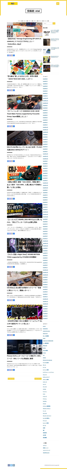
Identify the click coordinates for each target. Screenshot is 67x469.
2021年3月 (45, 233)
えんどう (45, 374)
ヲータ (44, 425)
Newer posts (37, 378)
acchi (44, 326)
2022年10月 (45, 187)
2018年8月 (45, 308)
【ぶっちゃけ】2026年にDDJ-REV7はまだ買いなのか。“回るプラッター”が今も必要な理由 (24, 221)
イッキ (44, 367)
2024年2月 (45, 151)
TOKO (44, 352)
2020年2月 (45, 265)
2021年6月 (45, 226)
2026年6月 (45, 83)
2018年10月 (45, 303)
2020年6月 (45, 255)
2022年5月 (45, 199)
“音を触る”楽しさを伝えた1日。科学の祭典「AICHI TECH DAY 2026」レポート (22, 77)
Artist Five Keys (46, 331)
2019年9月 (45, 277)
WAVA (44, 357)
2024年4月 (45, 146)
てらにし (45, 398)
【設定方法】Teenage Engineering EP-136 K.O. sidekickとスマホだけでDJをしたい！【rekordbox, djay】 (24, 41)
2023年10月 (45, 158)
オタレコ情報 (46, 379)
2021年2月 (45, 236)
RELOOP (45, 345)
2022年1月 (45, 209)
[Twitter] (11, 465)
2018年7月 (45, 311)
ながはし (45, 401)
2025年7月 (45, 110)
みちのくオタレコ (46, 408)
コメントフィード (46, 450)
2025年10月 (45, 103)
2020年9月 (45, 248)
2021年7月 (45, 224)
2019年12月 (45, 270)
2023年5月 (45, 170)
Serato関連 (45, 350)
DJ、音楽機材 (46, 335)
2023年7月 (45, 166)
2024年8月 (45, 136)
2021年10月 (45, 216)
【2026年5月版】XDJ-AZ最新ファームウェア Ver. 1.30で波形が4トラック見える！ (24, 322)
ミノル (44, 410)
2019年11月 (45, 272)
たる (44, 394)
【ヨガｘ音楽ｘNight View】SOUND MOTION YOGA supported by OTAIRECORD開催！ (23, 256)
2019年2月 (45, 294)
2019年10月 (45, 274)
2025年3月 (45, 120)
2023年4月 (45, 173)
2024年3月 (45, 149)
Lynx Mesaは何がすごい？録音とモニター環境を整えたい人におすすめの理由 (55, 48)
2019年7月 (45, 282)
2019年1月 (45, 296)
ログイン (45, 445)
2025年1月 (45, 124)
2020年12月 (45, 241)
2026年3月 (45, 91)
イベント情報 (46, 369)
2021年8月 (45, 221)
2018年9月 (45, 306)
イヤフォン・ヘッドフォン (48, 372)
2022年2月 (45, 207)
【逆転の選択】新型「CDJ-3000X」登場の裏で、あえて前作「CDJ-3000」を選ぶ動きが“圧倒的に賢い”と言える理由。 (24, 184)
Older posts (12, 378)
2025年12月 (45, 98)
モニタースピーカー (47, 415)
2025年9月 (45, 105)
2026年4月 (45, 88)
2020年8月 (45, 250)
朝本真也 (45, 432)
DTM (44, 338)
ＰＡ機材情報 (46, 343)
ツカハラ (45, 396)
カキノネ (45, 381)
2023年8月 (45, 163)
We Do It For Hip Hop (47, 360)
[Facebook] (9, 465)
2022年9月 (45, 190)
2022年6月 (45, 197)
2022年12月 (45, 182)
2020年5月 (45, 257)
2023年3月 (45, 175)
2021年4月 (45, 231)
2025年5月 (45, 115)
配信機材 (45, 437)
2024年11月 (45, 129)
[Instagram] (14, 465)
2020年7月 (45, 253)
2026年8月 (45, 78)
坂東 (44, 427)
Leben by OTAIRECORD (48, 340)
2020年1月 (45, 267)
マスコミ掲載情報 (46, 406)
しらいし (45, 391)
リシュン (45, 420)
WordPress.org (46, 452)
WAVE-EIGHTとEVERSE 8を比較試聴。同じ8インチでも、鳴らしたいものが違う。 (55, 39)
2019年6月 (45, 284)
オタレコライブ (46, 377)
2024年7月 (45, 139)
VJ (43, 355)
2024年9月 (45, 134)
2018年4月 (45, 318)
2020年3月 (45, 262)
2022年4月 (45, 202)
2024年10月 (45, 132)
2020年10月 (45, 245)
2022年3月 (45, 204)
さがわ (44, 389)
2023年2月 (45, 178)
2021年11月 (45, 214)
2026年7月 (45, 81)
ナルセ (44, 403)
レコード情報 (46, 423)
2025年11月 (45, 100)
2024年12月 (45, 127)
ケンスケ (45, 386)
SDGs (44, 348)
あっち (44, 365)
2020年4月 (45, 260)
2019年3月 (45, 291)
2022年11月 (45, 185)
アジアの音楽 (46, 362)
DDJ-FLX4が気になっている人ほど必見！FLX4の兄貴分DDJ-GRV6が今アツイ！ (24, 148)
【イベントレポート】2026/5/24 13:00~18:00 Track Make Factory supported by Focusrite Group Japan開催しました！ (23, 113)
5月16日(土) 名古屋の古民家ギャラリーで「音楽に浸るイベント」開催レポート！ (24, 289)
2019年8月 (45, 279)
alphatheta (45, 328)
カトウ (44, 384)
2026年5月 (45, 86)
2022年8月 (45, 192)
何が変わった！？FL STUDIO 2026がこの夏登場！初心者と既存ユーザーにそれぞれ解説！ (55, 66)
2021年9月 (45, 219)
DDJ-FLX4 (45, 333)
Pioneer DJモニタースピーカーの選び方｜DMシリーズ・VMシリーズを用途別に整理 (24, 357)
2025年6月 (45, 112)
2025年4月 (45, 117)
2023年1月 (45, 180)
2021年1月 (45, 238)
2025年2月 (45, 122)
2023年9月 (45, 161)
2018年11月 (45, 301)
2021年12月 (45, 211)
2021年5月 (45, 228)
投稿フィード (45, 447)
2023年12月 (45, 153)
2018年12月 (45, 299)
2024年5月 (45, 144)
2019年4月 (45, 289)
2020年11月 (45, 243)
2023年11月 (45, 156)
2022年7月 (45, 195)
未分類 (44, 435)
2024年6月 (45, 141)
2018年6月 (45, 313)
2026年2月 (45, 93)
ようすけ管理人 (46, 418)
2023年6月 (45, 168)
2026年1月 (45, 95)
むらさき (45, 413)
